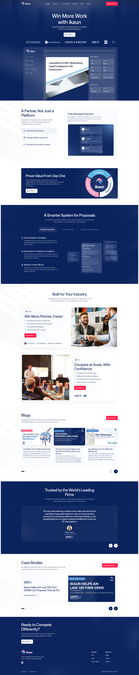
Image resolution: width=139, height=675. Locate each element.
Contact (88, 3)
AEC (92, 655)
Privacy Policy (32, 671)
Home (47, 3)
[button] (56, 4)
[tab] (48, 229)
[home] (25, 3)
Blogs (107, 655)
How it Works (65, 3)
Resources (75, 3)
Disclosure (23, 671)
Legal (92, 658)
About (82, 3)
